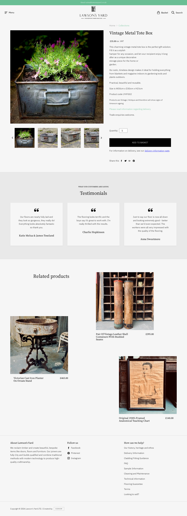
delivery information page (157, 150)
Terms (127, 489)
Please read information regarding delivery (130, 109)
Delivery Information (134, 453)
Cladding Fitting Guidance (136, 458)
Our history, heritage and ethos (139, 447)
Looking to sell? (131, 494)
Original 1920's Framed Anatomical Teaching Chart (134, 419)
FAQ (126, 463)
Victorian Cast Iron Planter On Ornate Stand (29, 379)
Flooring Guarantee (133, 484)
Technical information (134, 478)
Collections (124, 25)
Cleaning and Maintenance (136, 473)
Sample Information (133, 468)
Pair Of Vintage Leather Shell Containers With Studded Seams (112, 336)
